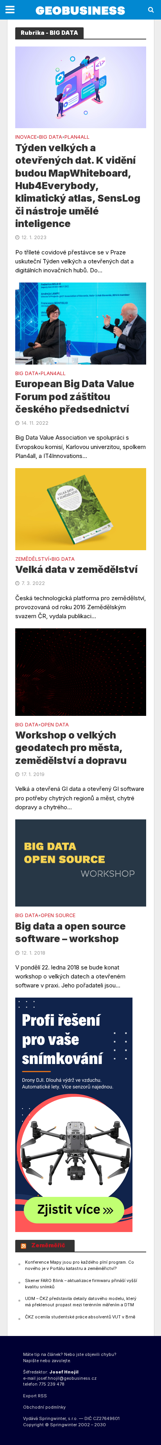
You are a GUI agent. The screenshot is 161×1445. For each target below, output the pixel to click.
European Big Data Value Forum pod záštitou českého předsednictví (74, 396)
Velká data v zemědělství (76, 569)
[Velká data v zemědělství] (80, 508)
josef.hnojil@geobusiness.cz (67, 1378)
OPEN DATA (55, 725)
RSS (42, 1396)
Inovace (26, 137)
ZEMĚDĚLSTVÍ (32, 559)
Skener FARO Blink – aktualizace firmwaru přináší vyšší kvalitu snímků (81, 1283)
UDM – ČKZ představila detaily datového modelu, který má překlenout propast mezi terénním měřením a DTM (80, 1301)
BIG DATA (50, 137)
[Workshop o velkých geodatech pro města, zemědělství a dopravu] (80, 671)
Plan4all (76, 137)
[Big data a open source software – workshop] (80, 862)
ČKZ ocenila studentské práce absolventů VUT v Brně (80, 1317)
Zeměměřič (48, 1245)
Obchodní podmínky (44, 1407)
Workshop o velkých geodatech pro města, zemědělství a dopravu (71, 747)
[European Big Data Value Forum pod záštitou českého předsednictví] (80, 323)
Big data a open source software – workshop (70, 932)
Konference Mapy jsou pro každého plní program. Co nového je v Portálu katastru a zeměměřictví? (79, 1265)
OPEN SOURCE (58, 915)
